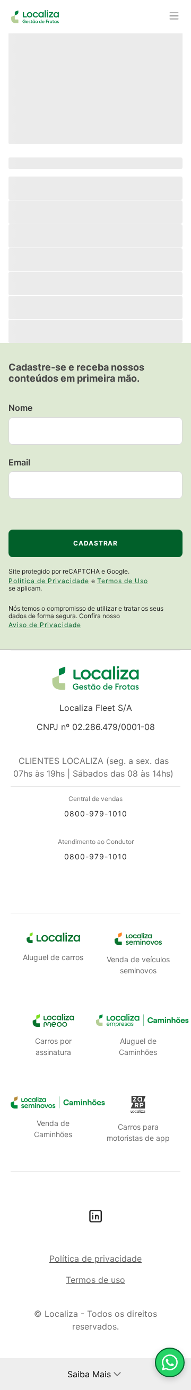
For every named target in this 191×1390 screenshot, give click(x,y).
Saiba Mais (89, 1374)
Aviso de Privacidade (44, 625)
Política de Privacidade (48, 581)
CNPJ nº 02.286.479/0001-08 (96, 727)
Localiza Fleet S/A (95, 707)
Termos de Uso (122, 581)
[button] (117, 1374)
